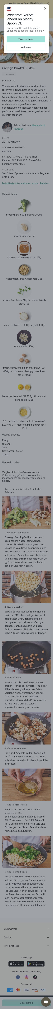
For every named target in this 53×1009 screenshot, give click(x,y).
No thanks (25, 47)
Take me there (25, 39)
